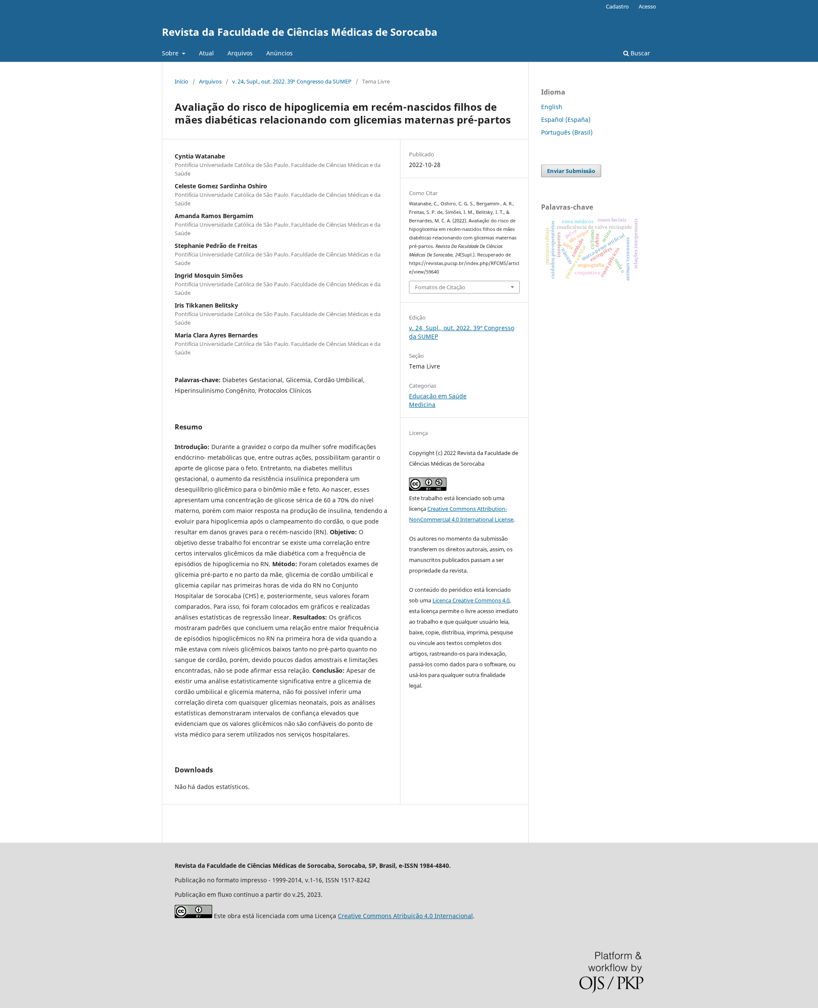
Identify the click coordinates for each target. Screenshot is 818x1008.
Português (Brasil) (567, 132)
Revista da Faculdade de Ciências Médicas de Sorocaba (300, 32)
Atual (206, 53)
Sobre (171, 53)
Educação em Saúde (438, 396)
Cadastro (617, 6)
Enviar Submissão (571, 171)
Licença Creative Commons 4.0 (471, 600)
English (551, 107)
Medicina (422, 404)
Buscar (639, 53)
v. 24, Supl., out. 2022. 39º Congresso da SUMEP (291, 81)
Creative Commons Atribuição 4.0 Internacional (405, 916)
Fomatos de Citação (440, 287)
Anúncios (279, 53)
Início (181, 81)
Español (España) (565, 119)
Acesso (647, 6)
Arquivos (240, 53)
